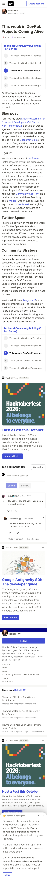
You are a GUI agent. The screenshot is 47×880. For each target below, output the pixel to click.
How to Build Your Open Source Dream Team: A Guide (23, 728)
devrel (6, 37)
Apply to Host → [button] (12, 456)
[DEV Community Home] (10, 3)
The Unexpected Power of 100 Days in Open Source (21, 714)
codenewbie (18, 37)
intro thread (22, 204)
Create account (36, 3)
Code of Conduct (15, 539)
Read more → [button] (10, 617)
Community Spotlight (27, 193)
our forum (33, 158)
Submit (11, 485)
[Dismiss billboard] (43, 816)
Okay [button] (7, 875)
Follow (23, 641)
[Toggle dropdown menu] (43, 378)
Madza (12, 200)
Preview (25, 485)
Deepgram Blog (28, 139)
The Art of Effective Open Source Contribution (19, 700)
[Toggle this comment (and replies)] (3, 501)
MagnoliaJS (29, 300)
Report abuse (33, 539)
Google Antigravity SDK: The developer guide (23, 582)
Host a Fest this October (22, 430)
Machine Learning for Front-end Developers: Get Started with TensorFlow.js (23, 122)
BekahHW (13, 10)
